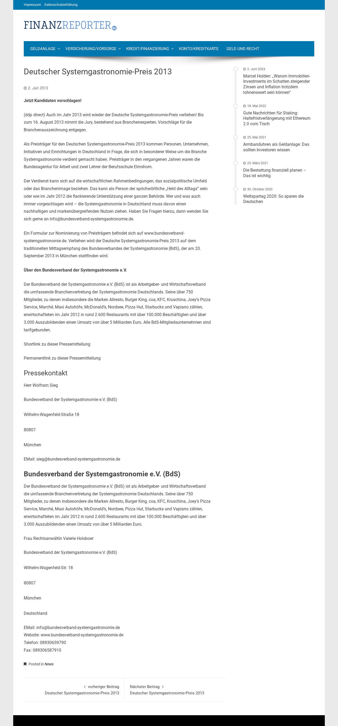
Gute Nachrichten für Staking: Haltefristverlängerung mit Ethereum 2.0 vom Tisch (277, 118)
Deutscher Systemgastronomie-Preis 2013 (82, 689)
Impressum (32, 5)
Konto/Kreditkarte (199, 48)
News (49, 664)
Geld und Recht (243, 48)
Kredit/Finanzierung (147, 48)
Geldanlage (42, 48)
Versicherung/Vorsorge (90, 48)
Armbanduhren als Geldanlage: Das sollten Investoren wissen (276, 147)
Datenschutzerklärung (60, 5)
